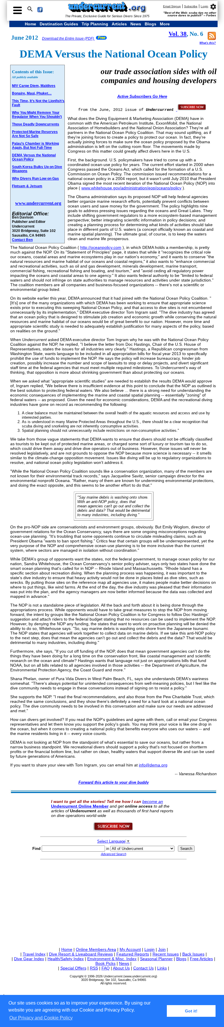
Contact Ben (22, 240)
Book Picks (105, 963)
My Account (130, 949)
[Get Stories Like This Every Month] (191, 109)
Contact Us (143, 968)
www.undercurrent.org (38, 203)
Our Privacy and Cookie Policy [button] (41, 1017)
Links (162, 968)
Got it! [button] (191, 1011)
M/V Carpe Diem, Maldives (33, 86)
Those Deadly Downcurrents (35, 124)
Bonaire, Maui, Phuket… (32, 93)
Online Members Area (96, 949)
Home (30, 24)
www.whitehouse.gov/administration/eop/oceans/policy (131, 188)
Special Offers (73, 968)
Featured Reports (132, 954)
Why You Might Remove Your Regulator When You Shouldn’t (37, 115)
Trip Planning (95, 24)
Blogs (150, 24)
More (165, 24)
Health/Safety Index (66, 958)
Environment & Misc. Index (111, 958)
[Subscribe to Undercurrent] (113, 830)
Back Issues (193, 954)
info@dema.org (153, 765)
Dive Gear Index (29, 958)
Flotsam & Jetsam (27, 186)
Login (204, 6)
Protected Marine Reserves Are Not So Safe (35, 134)
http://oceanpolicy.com (100, 247)
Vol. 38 (178, 33)
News (135, 24)
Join (162, 949)
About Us (121, 968)
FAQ (106, 968)
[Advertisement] (113, 902)
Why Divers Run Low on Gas (35, 179)
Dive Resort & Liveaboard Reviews (81, 954)
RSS (94, 968)
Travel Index (34, 954)
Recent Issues (166, 954)
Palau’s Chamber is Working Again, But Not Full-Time (35, 146)
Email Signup (172, 6)
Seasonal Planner (156, 958)
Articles (119, 24)
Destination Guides (59, 24)
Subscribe (190, 6)
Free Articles (201, 958)
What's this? (208, 42)
